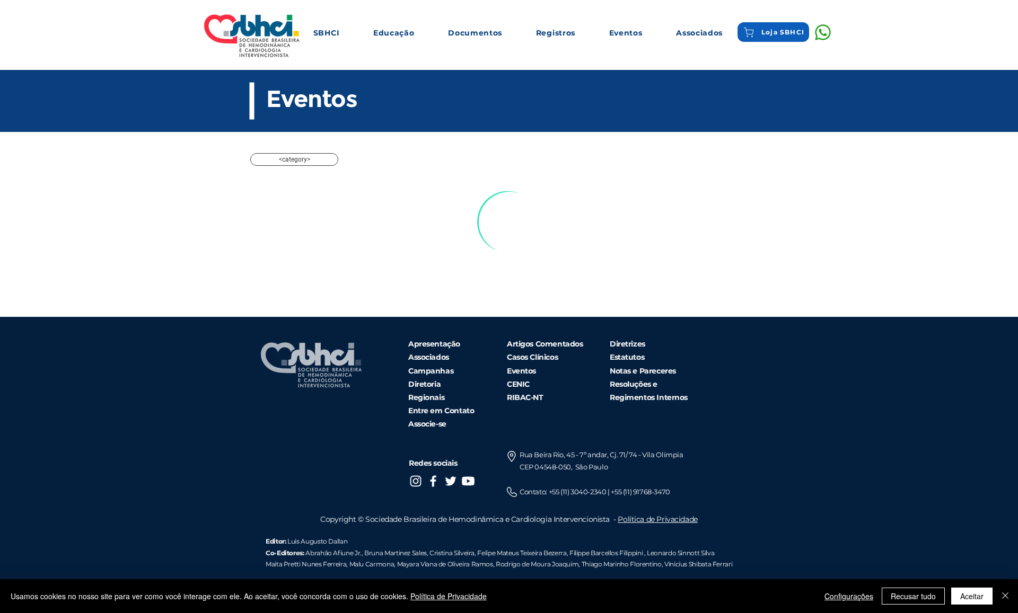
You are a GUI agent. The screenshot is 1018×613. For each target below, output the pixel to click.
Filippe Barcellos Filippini (606, 553)
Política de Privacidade (657, 519)
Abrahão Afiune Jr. (333, 553)
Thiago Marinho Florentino (621, 564)
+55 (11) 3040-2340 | (580, 491)
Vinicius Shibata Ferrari (698, 564)
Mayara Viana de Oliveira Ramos (445, 564)
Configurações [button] (848, 596)
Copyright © (342, 519)
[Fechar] (1005, 596)
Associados (428, 357)
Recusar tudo (913, 596)
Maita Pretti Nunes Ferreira (306, 564)
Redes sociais (433, 463)
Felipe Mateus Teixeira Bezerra (521, 553)
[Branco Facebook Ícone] (433, 481)
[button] (326, 33)
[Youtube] (468, 481)
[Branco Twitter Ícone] (450, 481)
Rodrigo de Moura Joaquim (537, 564)
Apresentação (434, 344)
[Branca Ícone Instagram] (415, 481)
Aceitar (972, 596)
